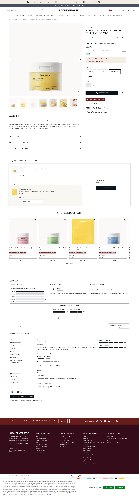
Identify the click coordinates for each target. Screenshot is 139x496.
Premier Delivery (40, 450)
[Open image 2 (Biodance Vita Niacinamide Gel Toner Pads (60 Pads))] (23, 103)
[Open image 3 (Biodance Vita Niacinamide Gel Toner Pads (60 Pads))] (33, 103)
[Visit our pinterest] (117, 421)
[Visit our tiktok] (113, 421)
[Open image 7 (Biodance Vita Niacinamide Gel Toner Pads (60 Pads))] (73, 103)
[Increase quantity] (98, 85)
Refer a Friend (87, 458)
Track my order (40, 452)
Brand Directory (87, 440)
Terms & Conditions (65, 436)
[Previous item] (10, 240)
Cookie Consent (13, 448)
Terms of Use (50, 494)
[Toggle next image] (80, 59)
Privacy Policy (63, 438)
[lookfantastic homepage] (69, 10)
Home (10, 19)
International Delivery (41, 446)
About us (85, 436)
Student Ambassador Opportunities (93, 463)
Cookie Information (65, 440)
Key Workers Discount (89, 460)
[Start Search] (42, 10)
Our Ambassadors (88, 450)
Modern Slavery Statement (67, 442)
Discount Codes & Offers (90, 446)
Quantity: (89, 81)
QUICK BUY (23, 260)
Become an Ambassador (90, 462)
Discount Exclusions (41, 440)
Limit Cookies (108, 487)
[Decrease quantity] (88, 85)
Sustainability (63, 444)
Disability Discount (88, 448)
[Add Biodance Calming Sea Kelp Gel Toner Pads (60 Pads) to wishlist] (65, 220)
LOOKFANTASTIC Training (113, 442)
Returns (38, 442)
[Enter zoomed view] (78, 92)
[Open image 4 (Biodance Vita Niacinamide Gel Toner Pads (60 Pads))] (43, 103)
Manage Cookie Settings (95, 487)
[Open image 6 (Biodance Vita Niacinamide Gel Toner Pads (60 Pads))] (63, 103)
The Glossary (86, 438)
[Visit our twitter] (101, 421)
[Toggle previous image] (10, 59)
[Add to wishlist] (123, 93)
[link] (122, 10)
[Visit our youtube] (109, 421)
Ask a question (111, 43)
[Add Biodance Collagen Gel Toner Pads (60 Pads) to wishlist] (35, 220)
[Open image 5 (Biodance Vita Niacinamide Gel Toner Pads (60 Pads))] (53, 103)
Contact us (39, 448)
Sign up (63, 421)
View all (124, 51)
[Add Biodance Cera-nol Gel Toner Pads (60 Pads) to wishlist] (125, 220)
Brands (16, 19)
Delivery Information (41, 444)
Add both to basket (106, 188)
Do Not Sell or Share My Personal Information (18, 451)
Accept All (120, 487)
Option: (88, 68)
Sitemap (85, 456)
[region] (69, 487)
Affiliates (85, 452)
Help (37, 436)
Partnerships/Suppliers (89, 454)
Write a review (102, 43)
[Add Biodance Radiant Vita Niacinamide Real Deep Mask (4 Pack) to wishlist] (95, 220)
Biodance (23, 19)
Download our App (41, 438)
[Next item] (129, 240)
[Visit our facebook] (97, 421)
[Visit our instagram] (105, 421)
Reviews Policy (63, 446)
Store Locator (110, 436)
